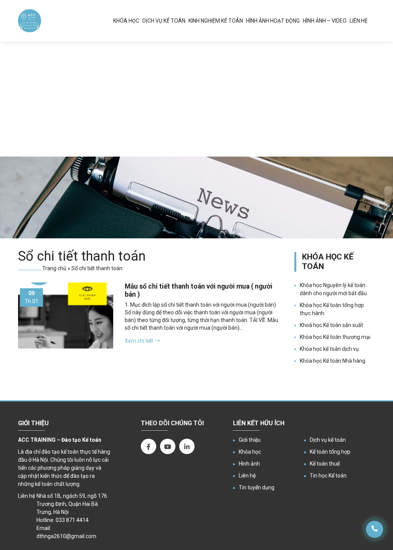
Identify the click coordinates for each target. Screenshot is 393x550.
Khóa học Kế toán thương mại (335, 337)
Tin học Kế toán (328, 475)
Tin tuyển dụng (256, 487)
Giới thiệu (250, 440)
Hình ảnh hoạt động (273, 21)
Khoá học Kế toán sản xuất (331, 325)
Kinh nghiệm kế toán (215, 21)
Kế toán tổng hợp (330, 452)
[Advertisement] (196, 99)
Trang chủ (54, 268)
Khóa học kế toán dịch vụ (329, 349)
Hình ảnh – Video (325, 21)
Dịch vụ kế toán (163, 21)
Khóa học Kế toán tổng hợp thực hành (332, 309)
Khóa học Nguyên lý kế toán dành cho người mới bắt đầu (333, 289)
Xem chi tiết (139, 341)
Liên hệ (359, 21)
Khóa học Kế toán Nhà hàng (332, 361)
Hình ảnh (249, 464)
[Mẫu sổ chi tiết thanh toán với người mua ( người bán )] (65, 315)
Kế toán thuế (325, 464)
